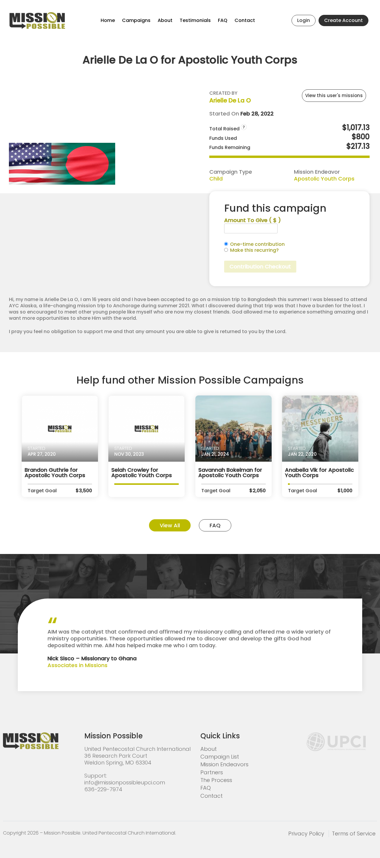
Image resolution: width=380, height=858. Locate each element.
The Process (216, 780)
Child (216, 178)
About (165, 20)
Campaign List (219, 756)
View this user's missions (334, 95)
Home (108, 20)
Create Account (343, 20)
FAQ (222, 20)
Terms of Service (354, 833)
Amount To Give (252, 220)
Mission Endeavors (224, 764)
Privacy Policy (306, 833)
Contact (245, 20)
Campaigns (136, 20)
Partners (211, 772)
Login (303, 20)
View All (170, 525)
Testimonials (195, 20)
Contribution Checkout (260, 266)
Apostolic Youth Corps (324, 178)
